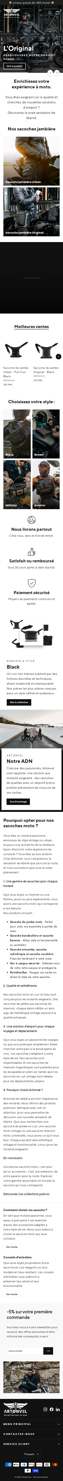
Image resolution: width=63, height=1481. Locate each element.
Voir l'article (11, 1247)
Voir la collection (19, 702)
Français (29, 1454)
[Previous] (50, 73)
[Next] (57, 73)
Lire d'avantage (18, 801)
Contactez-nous (19, 1434)
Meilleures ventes (31, 326)
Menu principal (17, 1424)
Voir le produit (14, 66)
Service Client (16, 1444)
